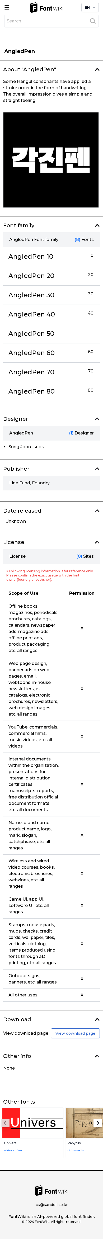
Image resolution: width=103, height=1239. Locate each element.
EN (87, 7)
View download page (75, 1033)
